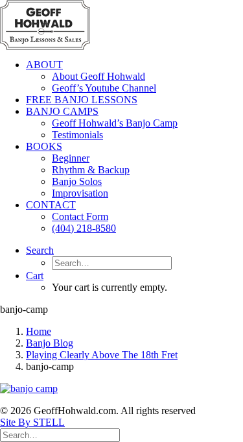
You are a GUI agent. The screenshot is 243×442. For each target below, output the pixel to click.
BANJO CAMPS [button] (62, 111)
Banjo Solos (77, 181)
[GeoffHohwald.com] (121, 24)
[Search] (60, 434)
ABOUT (44, 64)
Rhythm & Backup (91, 169)
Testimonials (77, 134)
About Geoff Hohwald (98, 76)
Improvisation (80, 193)
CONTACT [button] (51, 204)
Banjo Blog (49, 343)
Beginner (70, 158)
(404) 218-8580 (84, 228)
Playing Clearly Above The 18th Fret (102, 354)
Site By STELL (32, 422)
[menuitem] (134, 76)
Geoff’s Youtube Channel (104, 87)
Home (38, 331)
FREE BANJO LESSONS (81, 99)
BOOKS (44, 146)
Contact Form (80, 216)
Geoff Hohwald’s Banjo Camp (115, 123)
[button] (40, 250)
